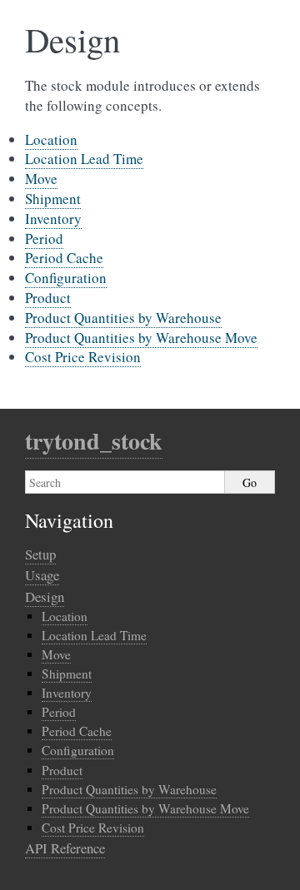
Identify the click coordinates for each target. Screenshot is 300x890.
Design (44, 596)
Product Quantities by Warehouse (123, 317)
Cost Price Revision (83, 356)
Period (44, 238)
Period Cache (64, 257)
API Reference (65, 848)
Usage (42, 574)
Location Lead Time (84, 158)
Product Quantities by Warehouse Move (141, 337)
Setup (40, 554)
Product (48, 297)
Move (41, 178)
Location (51, 139)
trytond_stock (93, 441)
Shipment (53, 198)
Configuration (66, 277)
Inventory (53, 218)
